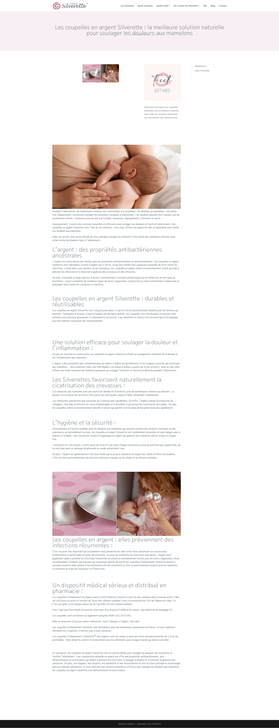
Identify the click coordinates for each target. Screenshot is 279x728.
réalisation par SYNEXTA (149, 723)
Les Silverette (127, 6)
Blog (213, 6)
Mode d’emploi (145, 6)
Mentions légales (126, 723)
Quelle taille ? (163, 6)
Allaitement (200, 66)
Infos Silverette (202, 70)
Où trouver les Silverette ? (186, 6)
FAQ (205, 6)
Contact (223, 6)
